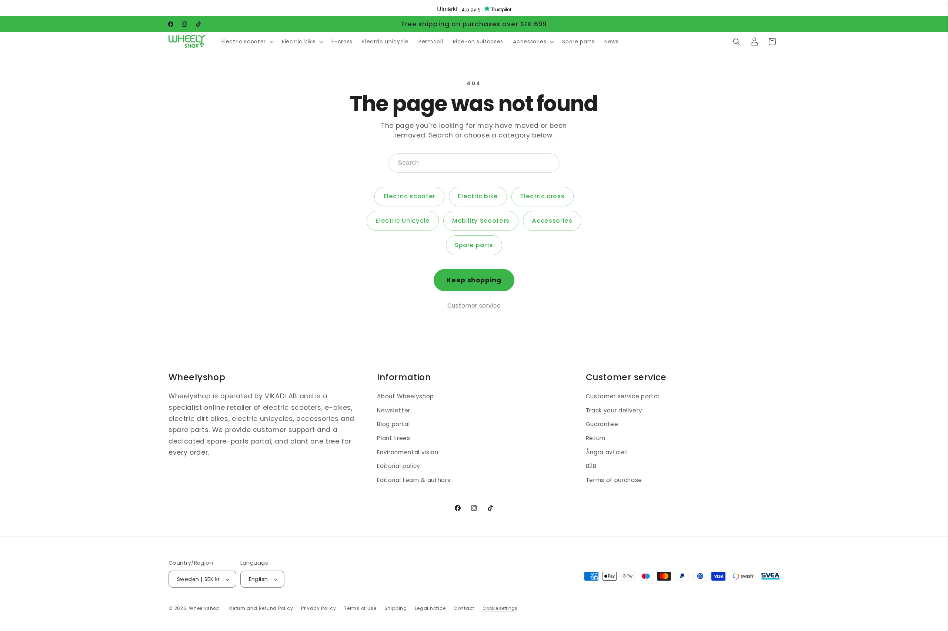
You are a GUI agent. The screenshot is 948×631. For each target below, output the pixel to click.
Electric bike (478, 196)
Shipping (395, 608)
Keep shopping (474, 280)
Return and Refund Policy (261, 608)
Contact (464, 608)
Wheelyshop (204, 608)
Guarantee (602, 424)
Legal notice (430, 608)
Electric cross (542, 196)
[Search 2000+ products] (736, 41)
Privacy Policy (318, 608)
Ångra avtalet (607, 452)
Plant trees (393, 438)
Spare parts (474, 245)
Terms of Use (360, 608)
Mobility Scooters (481, 220)
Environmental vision (407, 452)
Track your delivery (614, 410)
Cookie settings (500, 608)
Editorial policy (398, 466)
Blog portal (393, 424)
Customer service (474, 305)
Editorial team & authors (413, 480)
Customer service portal (622, 397)
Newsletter (393, 410)
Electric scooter (410, 196)
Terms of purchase (614, 480)
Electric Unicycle (402, 220)
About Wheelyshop (405, 397)
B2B (591, 466)
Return (595, 438)
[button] (247, 41)
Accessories (552, 220)
